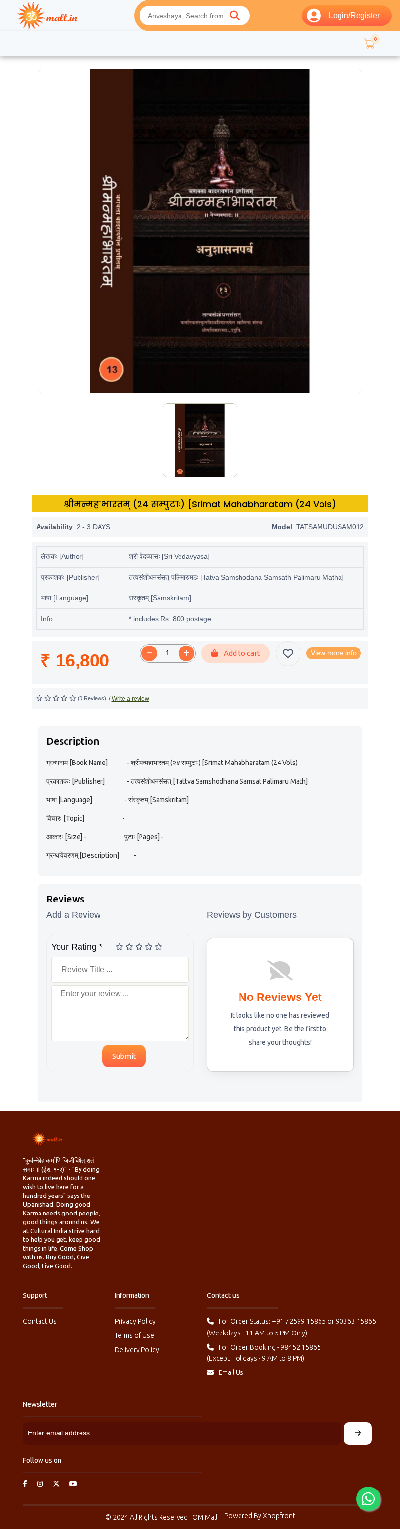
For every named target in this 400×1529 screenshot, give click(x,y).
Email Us (231, 1372)
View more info (334, 653)
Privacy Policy (135, 1321)
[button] (368, 43)
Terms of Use (134, 1335)
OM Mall (204, 1517)
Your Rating (76, 947)
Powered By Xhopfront (259, 1516)
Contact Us (40, 1321)
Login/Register (354, 15)
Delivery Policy (137, 1349)
